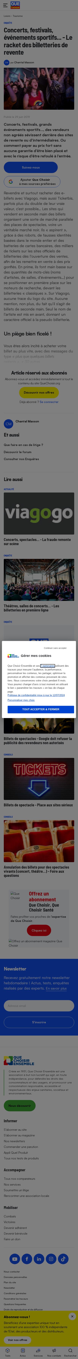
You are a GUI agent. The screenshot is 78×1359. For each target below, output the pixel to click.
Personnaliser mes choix (21, 700)
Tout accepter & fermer (40, 709)
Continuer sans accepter (55, 648)
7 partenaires (48, 666)
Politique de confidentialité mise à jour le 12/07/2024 (36, 695)
